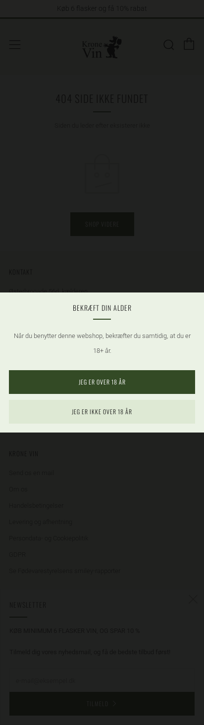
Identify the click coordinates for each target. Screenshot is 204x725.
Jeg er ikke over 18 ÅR (102, 411)
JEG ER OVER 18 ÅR (102, 382)
